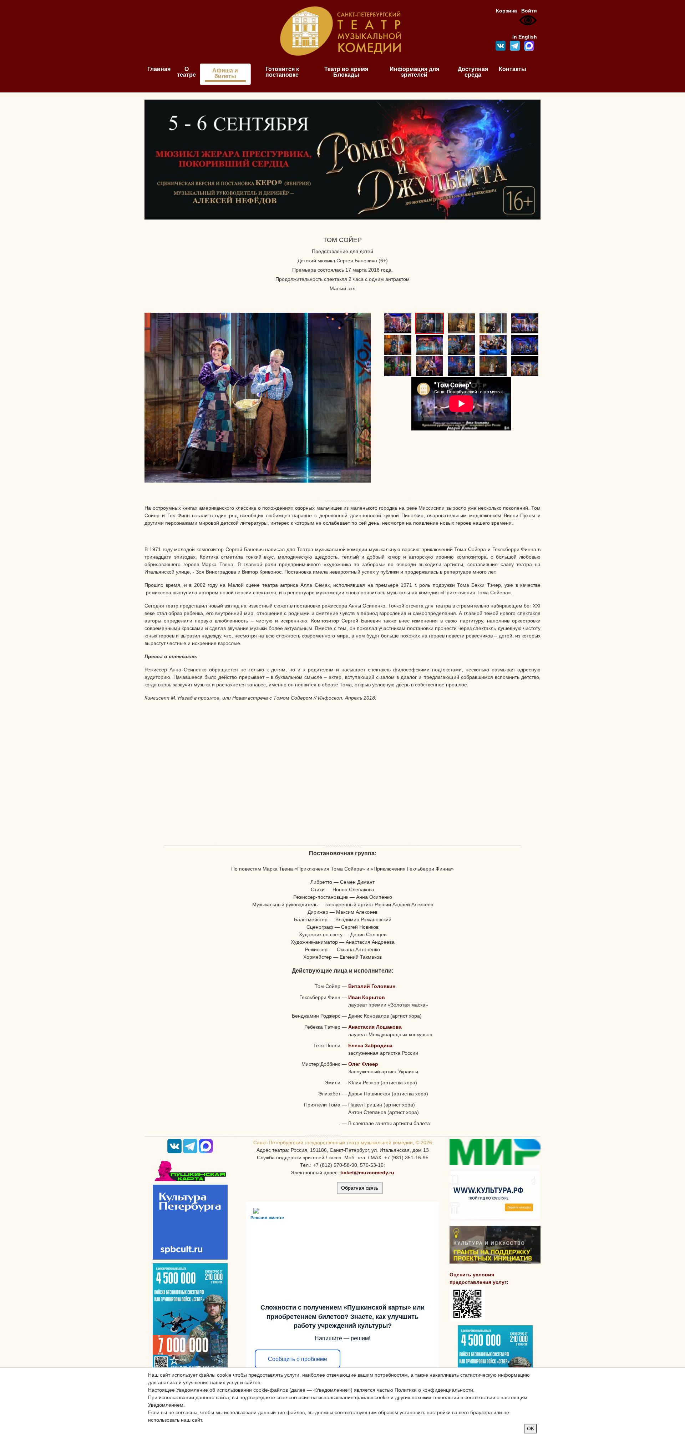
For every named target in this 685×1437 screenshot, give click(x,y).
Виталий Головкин (371, 986)
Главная (159, 69)
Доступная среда (473, 72)
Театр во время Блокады (346, 72)
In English (524, 37)
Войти (529, 11)
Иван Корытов (366, 997)
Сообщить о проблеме (297, 1359)
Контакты (512, 69)
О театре (186, 72)
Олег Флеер (363, 1064)
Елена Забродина (370, 1045)
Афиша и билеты (225, 73)
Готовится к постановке (282, 72)
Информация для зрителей (414, 72)
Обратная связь (359, 1188)
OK (530, 1428)
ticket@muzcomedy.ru (367, 1172)
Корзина (506, 11)
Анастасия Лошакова (375, 1027)
